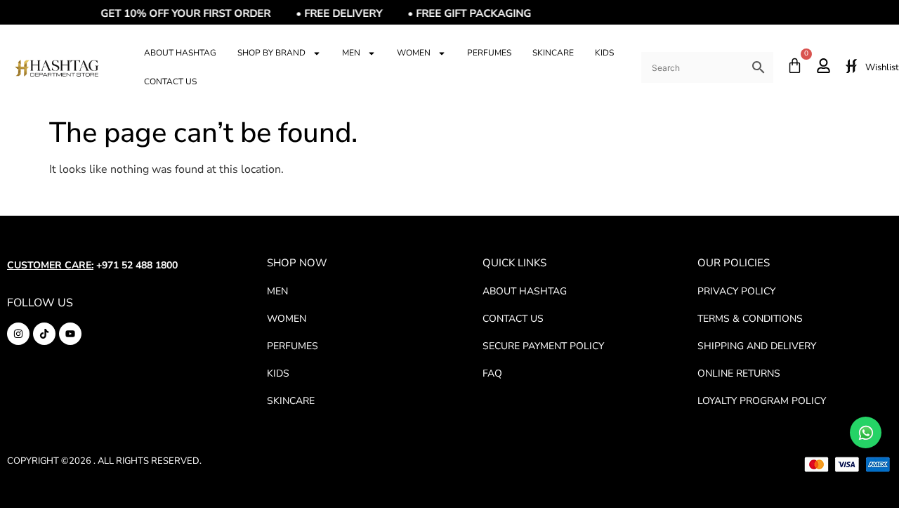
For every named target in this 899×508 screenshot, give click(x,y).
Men (351, 52)
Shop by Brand (271, 52)
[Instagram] (18, 334)
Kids (604, 52)
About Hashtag (180, 52)
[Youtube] (70, 334)
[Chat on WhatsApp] (865, 432)
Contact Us (170, 81)
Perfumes (489, 52)
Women (414, 52)
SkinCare (553, 52)
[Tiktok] (44, 334)
